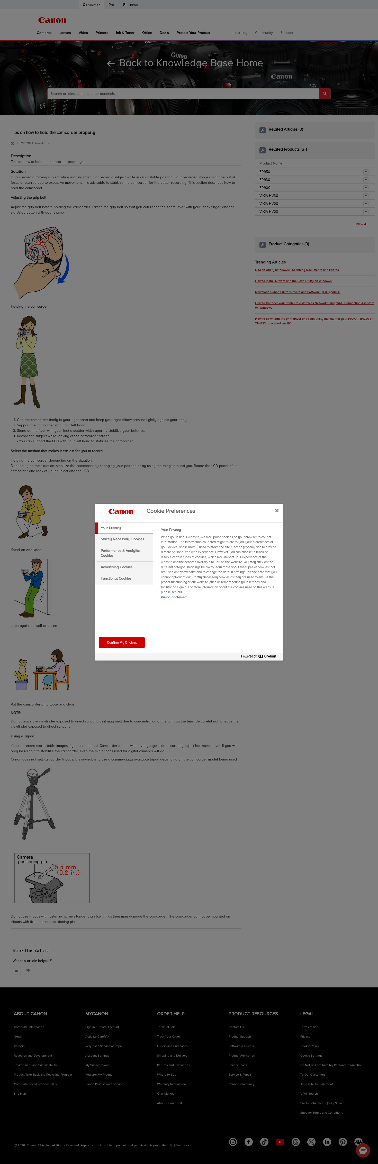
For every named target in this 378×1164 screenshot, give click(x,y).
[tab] (124, 528)
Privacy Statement (174, 597)
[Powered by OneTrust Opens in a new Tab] (260, 657)
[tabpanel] (219, 565)
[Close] (277, 510)
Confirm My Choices (122, 642)
